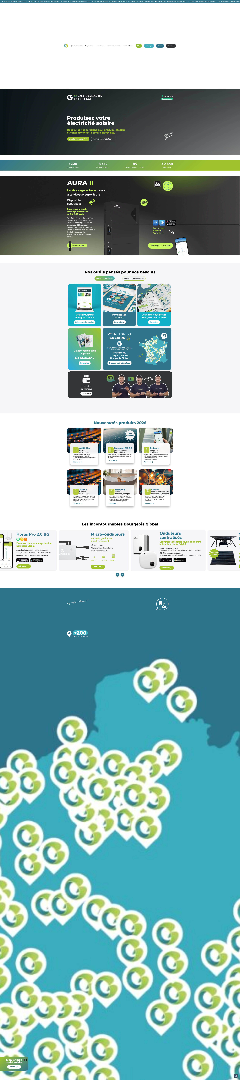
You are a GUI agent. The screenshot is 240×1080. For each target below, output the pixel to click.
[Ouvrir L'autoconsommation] (121, 46)
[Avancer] (122, 575)
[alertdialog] (120, 1)
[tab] (104, 278)
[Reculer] (117, 575)
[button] (25, 1060)
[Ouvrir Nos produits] (93, 46)
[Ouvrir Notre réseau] (105, 46)
